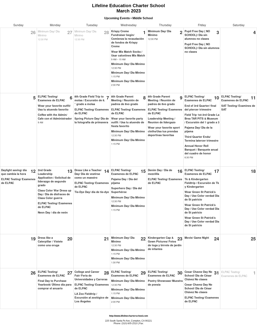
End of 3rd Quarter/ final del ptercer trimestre (200, 107)
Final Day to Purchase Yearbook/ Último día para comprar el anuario (54, 284)
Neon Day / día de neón (53, 212)
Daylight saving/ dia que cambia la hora (14, 172)
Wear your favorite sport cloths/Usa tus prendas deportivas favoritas (164, 131)
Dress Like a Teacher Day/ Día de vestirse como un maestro (88, 173)
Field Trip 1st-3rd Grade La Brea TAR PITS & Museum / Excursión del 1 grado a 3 (202, 118)
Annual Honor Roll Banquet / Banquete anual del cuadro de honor (201, 149)
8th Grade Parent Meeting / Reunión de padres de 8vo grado (125, 100)
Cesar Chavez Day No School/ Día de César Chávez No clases (198, 275)
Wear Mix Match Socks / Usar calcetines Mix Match (128, 53)
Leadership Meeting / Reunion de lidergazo (162, 120)
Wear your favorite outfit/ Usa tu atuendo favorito (54, 107)
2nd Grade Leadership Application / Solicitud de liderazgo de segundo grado (54, 177)
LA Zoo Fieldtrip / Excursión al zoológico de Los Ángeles (91, 297)
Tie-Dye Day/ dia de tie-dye (92, 192)
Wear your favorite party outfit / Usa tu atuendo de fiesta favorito (127, 122)
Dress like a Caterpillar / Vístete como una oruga (50, 241)
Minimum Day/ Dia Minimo (128, 64)
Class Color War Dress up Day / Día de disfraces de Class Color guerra (54, 194)
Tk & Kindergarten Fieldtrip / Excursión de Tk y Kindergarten (202, 182)
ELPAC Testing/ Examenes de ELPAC (51, 98)
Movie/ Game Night (197, 237)
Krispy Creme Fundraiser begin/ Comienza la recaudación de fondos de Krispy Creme (127, 38)
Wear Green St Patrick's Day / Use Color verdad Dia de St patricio (202, 195)
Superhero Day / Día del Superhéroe (126, 190)
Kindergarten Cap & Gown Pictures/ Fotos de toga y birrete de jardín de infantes (165, 243)
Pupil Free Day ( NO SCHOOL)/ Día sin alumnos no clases (197, 34)
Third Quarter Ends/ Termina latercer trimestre (201, 138)
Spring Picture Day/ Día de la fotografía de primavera (92, 120)
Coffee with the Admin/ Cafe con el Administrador (55, 116)
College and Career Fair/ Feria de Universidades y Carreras (91, 275)
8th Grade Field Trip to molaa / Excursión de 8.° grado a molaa (90, 100)
